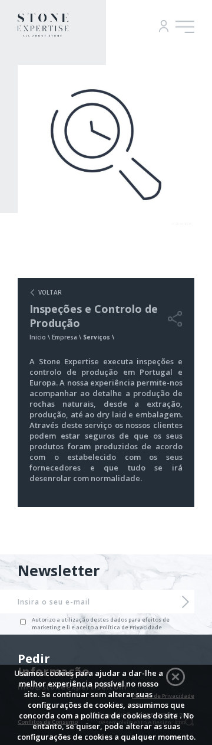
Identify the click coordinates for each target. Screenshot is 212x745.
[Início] (43, 33)
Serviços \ (98, 337)
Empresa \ (67, 337)
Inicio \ (40, 337)
